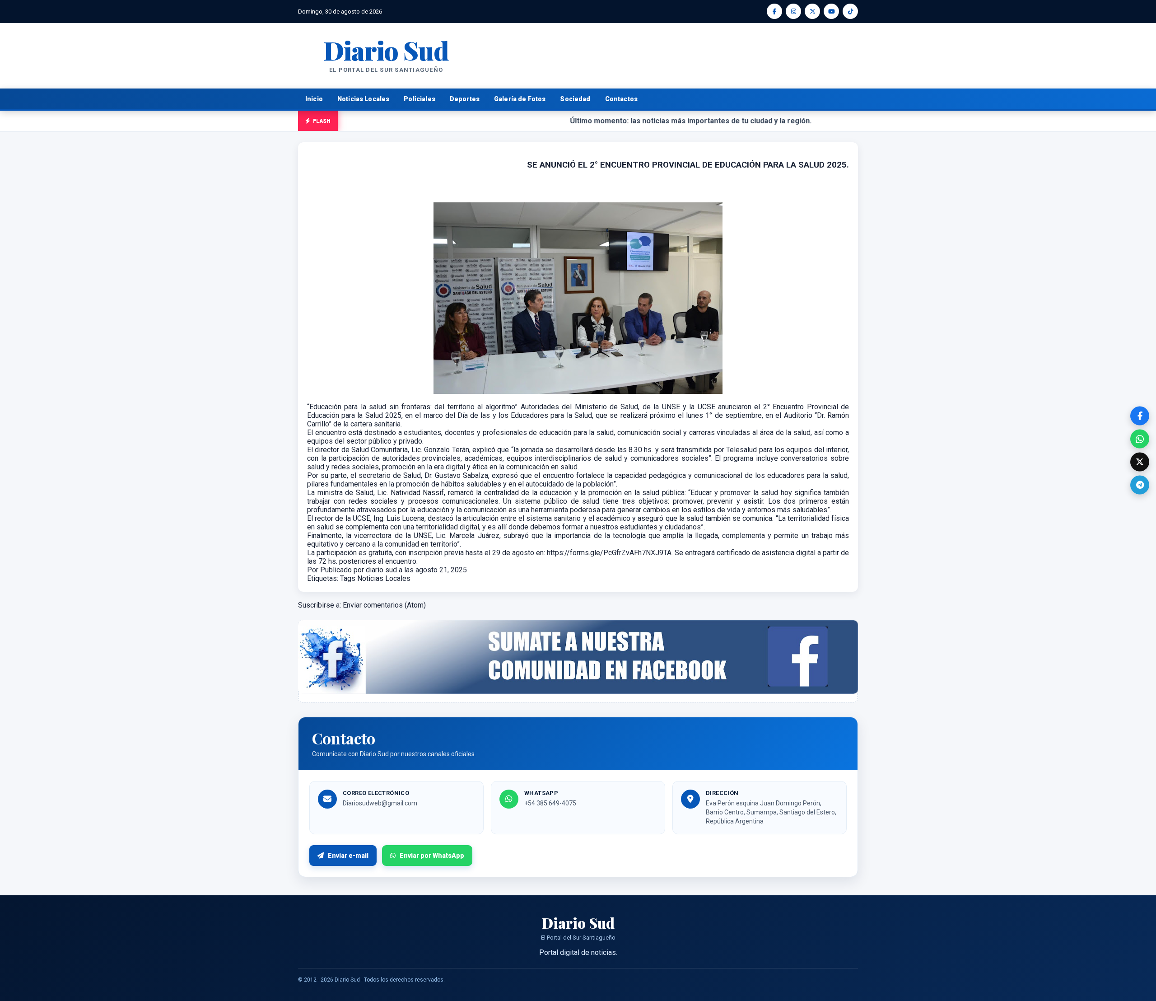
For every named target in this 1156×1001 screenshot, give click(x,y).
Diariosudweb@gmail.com (380, 803)
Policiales (419, 99)
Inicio (314, 99)
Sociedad (575, 99)
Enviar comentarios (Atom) (384, 605)
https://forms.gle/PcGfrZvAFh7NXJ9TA (609, 552)
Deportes (465, 99)
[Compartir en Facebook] (1139, 416)
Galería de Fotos (519, 99)
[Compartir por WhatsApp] (1139, 439)
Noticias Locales (363, 99)
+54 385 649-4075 (550, 803)
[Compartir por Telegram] (1139, 485)
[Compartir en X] (1139, 462)
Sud (385, 50)
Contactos (621, 99)
